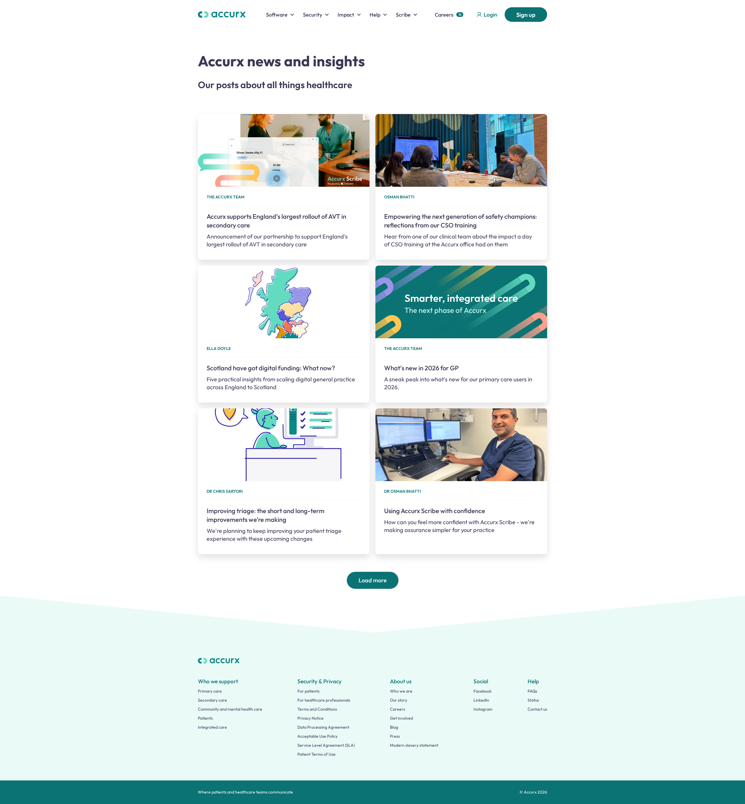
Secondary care (212, 700)
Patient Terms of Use (316, 754)
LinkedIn (481, 700)
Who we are (401, 691)
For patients (308, 691)
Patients (205, 718)
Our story (398, 700)
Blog (394, 727)
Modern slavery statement (414, 745)
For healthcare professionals (323, 700)
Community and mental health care (230, 709)
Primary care (210, 691)
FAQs (532, 691)
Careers (444, 14)
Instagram (482, 709)
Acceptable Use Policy (317, 736)
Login (490, 14)
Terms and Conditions (317, 709)
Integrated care (212, 727)
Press (395, 736)
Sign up (525, 14)
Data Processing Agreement (323, 727)
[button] (280, 15)
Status (533, 700)
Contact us (537, 709)
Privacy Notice (310, 718)
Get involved (401, 718)
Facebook (482, 691)
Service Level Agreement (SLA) (326, 745)
